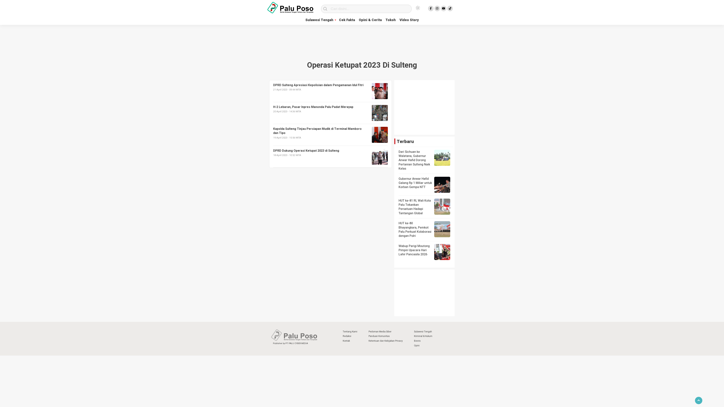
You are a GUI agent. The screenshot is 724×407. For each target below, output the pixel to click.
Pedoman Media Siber (380, 331)
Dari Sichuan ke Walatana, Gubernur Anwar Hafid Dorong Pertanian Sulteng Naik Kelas (414, 160)
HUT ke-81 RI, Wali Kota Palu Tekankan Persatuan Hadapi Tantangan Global (415, 207)
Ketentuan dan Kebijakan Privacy (386, 341)
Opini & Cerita (370, 20)
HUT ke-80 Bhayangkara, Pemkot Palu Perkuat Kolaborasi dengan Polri (415, 229)
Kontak (346, 341)
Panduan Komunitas (379, 336)
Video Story (409, 20)
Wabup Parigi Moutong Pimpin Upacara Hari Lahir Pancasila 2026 (414, 250)
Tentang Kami (350, 331)
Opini (417, 345)
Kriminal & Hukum (423, 336)
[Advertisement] (362, 38)
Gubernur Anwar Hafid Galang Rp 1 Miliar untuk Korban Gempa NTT (415, 183)
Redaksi (347, 336)
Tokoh (391, 20)
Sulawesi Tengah (319, 20)
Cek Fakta (347, 20)
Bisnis (417, 341)
